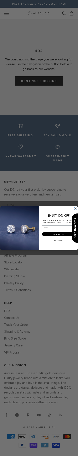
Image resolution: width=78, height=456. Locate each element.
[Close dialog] (75, 208)
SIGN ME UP (58, 234)
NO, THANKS (58, 240)
